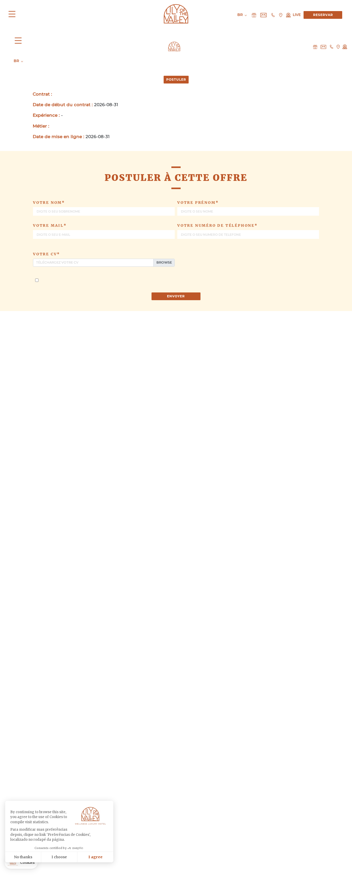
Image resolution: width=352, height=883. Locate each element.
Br (17, 60)
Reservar (323, 15)
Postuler (176, 79)
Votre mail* (50, 225)
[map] (338, 46)
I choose (59, 857)
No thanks (23, 857)
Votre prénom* (198, 202)
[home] (174, 46)
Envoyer (176, 296)
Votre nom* (49, 202)
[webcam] (344, 46)
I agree (95, 857)
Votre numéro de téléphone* (217, 225)
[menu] (13, 15)
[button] (21, 862)
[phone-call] (331, 46)
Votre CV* (46, 254)
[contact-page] (315, 46)
